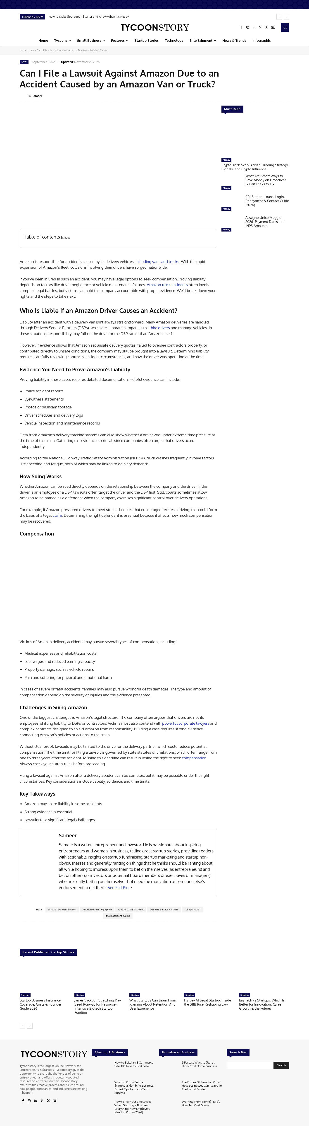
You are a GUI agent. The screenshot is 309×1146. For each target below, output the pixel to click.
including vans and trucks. (157, 261)
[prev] (279, 16)
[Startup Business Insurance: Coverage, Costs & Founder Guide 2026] (45, 977)
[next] (286, 16)
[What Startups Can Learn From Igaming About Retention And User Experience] (154, 977)
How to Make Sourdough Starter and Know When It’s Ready (89, 16)
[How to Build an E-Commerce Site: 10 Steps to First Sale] (101, 1069)
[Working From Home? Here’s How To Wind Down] (168, 1108)
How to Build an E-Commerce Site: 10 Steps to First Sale (133, 1064)
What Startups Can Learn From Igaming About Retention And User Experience (152, 1004)
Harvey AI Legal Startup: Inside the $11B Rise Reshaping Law (207, 1002)
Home (23, 50)
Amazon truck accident (131, 909)
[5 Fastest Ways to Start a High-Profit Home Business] (168, 1069)
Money (226, 159)
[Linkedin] (254, 27)
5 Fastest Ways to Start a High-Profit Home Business (199, 1064)
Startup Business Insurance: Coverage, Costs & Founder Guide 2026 (41, 1004)
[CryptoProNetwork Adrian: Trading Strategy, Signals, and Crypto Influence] (255, 137)
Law (31, 50)
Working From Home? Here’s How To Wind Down (201, 1103)
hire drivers (160, 327)
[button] (285, 27)
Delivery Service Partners (164, 909)
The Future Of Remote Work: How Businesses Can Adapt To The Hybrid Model (202, 1085)
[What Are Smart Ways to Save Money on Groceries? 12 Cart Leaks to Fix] (231, 183)
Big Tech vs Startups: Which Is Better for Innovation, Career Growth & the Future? (262, 1004)
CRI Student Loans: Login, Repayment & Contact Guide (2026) (267, 201)
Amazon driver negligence (97, 909)
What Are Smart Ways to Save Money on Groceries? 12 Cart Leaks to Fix (265, 180)
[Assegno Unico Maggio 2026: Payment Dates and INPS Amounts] (231, 225)
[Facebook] (241, 27)
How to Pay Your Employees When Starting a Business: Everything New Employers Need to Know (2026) (132, 1107)
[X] (267, 27)
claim (57, 515)
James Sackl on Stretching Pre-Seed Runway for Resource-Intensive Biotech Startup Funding (97, 1006)
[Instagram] (248, 27)
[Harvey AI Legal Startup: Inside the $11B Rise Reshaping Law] (209, 977)
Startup (25, 994)
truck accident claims (118, 915)
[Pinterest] (260, 27)
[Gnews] (273, 27)
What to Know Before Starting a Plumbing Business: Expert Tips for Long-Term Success (134, 1087)
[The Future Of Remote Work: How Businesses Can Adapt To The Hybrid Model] (168, 1089)
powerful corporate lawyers (185, 723)
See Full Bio (118, 887)
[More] (292, 95)
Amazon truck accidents (167, 284)
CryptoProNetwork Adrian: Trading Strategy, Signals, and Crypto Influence (254, 167)
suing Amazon (192, 909)
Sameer (37, 96)
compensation (194, 757)
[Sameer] (24, 95)
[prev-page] (22, 1026)
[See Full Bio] (131, 888)
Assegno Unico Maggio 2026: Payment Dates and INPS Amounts (265, 221)
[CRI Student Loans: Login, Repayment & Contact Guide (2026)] (231, 204)
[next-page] (30, 1026)
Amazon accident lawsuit (62, 909)
